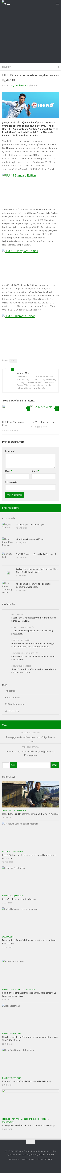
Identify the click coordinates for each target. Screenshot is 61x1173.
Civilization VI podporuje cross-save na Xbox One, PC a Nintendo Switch (37, 570)
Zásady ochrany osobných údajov (38, 1154)
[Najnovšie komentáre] (44, 608)
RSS (20, 1154)
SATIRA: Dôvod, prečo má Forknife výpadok (36, 554)
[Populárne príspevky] (16, 608)
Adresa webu (11, 481)
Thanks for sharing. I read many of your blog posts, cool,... (32, 632)
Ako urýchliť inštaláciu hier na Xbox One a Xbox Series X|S (28, 1125)
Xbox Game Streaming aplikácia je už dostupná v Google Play (33, 585)
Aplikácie (6, 1119)
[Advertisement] (30, 31)
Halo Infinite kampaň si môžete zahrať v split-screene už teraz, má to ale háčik (29, 994)
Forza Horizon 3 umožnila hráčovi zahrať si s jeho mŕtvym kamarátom (29, 942)
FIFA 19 (13, 360)
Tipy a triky (7, 810)
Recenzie (6, 851)
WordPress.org (12, 711)
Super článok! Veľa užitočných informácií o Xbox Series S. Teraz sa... (33, 619)
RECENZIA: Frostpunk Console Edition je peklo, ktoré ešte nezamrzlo (29, 856)
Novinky (6, 66)
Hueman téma (46, 1158)
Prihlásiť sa (10, 690)
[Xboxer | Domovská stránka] (7, 3)
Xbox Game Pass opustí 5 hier (30, 539)
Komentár (10, 450)
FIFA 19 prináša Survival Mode (13, 423)
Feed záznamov (12, 697)
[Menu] (57, 3)
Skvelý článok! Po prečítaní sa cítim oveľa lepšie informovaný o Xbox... (33, 671)
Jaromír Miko (19, 85)
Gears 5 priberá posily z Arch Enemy (19, 899)
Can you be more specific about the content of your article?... (33, 658)
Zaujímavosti (20, 810)
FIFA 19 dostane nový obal (42, 422)
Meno (8, 470)
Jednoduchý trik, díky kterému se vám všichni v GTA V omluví (30, 814)
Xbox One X (29, 1119)
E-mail (35, 470)
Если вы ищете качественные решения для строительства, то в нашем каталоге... (33, 645)
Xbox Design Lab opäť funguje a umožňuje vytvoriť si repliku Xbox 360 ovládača (30, 1038)
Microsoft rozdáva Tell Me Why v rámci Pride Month (26, 1081)
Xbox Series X (41, 1119)
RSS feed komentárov (15, 704)
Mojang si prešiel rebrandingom (30, 524)
